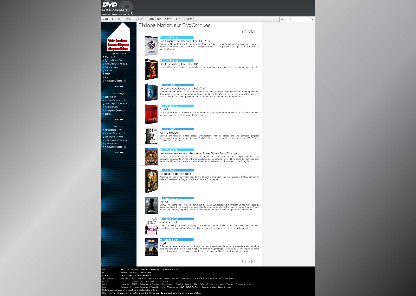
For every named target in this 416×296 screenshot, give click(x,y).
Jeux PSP (229, 278)
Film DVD (125, 270)
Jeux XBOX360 (155, 278)
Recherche (187, 18)
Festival (230, 284)
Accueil (105, 18)
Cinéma (127, 18)
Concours (150, 18)
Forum (177, 18)
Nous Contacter (225, 287)
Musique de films (144, 275)
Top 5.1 (179, 284)
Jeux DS (218, 278)
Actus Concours (158, 287)
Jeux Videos (138, 18)
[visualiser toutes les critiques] (118, 36)
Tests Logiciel (167, 284)
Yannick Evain (118, 293)
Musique (134, 270)
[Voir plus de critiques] (119, 86)
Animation (155, 270)
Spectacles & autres (170, 270)
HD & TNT (125, 281)
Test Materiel (145, 272)
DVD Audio (144, 284)
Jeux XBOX (186, 278)
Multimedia (164, 281)
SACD (134, 284)
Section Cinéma (127, 275)
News (159, 18)
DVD (119, 18)
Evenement (240, 284)
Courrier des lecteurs (215, 284)
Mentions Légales (208, 287)
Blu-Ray (124, 272)
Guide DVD (199, 284)
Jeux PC (175, 278)
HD (113, 18)
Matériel (168, 18)
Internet (250, 284)
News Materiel (151, 281)
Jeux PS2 (198, 278)
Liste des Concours (140, 287)
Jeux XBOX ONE (128, 278)
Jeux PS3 (142, 278)
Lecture (188, 284)
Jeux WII (208, 278)
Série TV (144, 270)
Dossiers (155, 284)
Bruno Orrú (143, 293)
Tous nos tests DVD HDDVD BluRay (182, 287)
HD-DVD (133, 272)
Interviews (125, 284)
